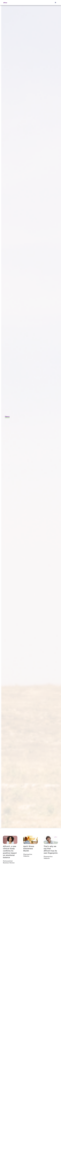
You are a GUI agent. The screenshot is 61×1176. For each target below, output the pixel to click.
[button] (55, 2)
